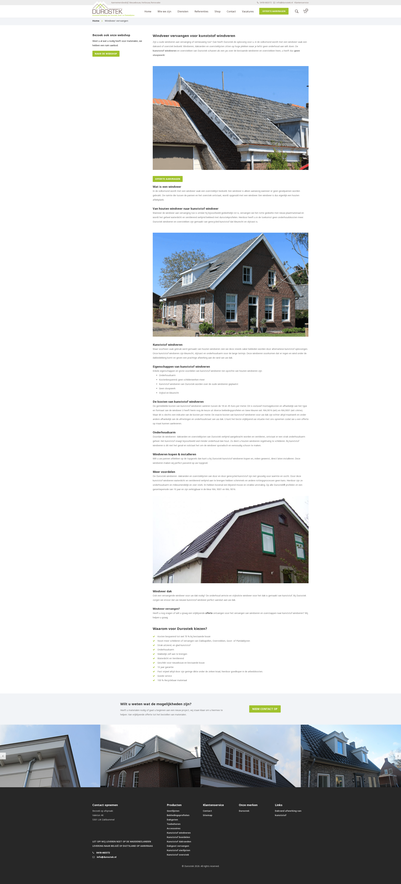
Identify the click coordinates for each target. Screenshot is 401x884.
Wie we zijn (164, 11)
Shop (218, 11)
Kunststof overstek (178, 854)
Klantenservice (301, 3)
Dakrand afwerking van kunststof (288, 813)
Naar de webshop (106, 53)
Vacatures (248, 11)
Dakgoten (172, 819)
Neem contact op (265, 709)
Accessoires (173, 828)
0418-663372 (265, 3)
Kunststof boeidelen (178, 837)
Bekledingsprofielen (178, 815)
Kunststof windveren (179, 832)
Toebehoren (173, 823)
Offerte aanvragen (274, 11)
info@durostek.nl (284, 3)
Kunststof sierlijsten (178, 850)
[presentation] (3, 756)
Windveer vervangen (116, 21)
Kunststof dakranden (179, 841)
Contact (231, 11)
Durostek (244, 810)
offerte (209, 613)
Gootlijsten (173, 810)
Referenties (201, 11)
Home (147, 11)
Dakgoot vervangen (178, 845)
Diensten (182, 11)
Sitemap (207, 815)
